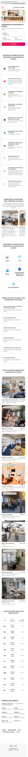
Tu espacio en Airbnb (18, 7)
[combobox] (13, 35)
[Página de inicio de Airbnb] (3, 7)
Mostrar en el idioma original (18, 3)
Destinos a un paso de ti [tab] (7, 703)
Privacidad (10, 750)
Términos (16, 750)
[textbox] (7, 40)
